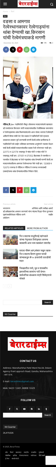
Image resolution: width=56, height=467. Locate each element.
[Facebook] (6, 50)
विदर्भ (12, 11)
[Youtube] (24, 409)
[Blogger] (32, 409)
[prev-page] (5, 286)
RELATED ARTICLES (14, 228)
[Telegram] (33, 50)
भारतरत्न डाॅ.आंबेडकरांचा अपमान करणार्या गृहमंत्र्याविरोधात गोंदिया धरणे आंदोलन (15, 213)
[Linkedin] (39, 409)
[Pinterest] (20, 50)
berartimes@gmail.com (22, 381)
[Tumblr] (46, 409)
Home (5, 11)
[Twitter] (17, 409)
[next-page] (9, 286)
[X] (13, 50)
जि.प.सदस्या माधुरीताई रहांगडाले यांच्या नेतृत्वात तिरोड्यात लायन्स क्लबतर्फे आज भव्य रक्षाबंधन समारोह (34, 240)
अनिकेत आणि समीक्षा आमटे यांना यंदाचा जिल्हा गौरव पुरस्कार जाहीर (40, 211)
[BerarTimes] (28, 3)
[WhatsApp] (27, 50)
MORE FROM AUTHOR (37, 228)
